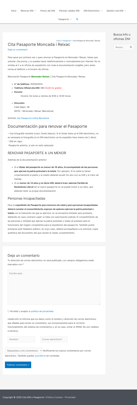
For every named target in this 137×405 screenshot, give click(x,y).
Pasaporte (63, 19)
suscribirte (40, 355)
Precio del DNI (47, 10)
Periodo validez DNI (69, 10)
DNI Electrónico (92, 10)
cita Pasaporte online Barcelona (33, 118)
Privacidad (70, 397)
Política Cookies (54, 397)
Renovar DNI (27, 10)
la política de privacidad (41, 311)
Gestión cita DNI (115, 10)
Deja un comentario (18, 49)
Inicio (13, 10)
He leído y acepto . (31, 311)
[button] (77, 19)
